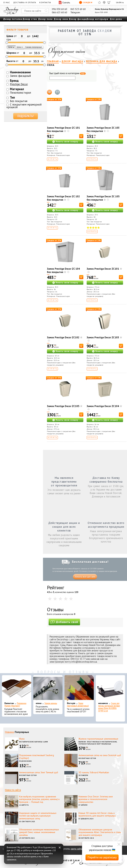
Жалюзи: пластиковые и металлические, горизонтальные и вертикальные (98, 743)
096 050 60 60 (59, 9)
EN (120, 2)
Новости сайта (13, 789)
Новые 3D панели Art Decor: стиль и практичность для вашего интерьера (97, 814)
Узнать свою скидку (67, 141)
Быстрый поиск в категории (67, 73)
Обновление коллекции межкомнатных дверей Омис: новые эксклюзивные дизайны (39, 832)
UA (117, 2)
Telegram (75, 12)
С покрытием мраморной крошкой (24, 106)
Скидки (87, 2)
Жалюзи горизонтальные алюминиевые (98, 738)
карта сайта (76, 848)
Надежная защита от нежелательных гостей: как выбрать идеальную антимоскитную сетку (37, 816)
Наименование (20, 72)
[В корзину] (81, 136)
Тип (12, 97)
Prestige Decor (19, 84)
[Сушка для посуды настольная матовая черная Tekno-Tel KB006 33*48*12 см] (110, 688)
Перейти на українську (102, 857)
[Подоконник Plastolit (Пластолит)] (16, 688)
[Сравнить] (104, 2)
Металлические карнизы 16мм (33, 742)
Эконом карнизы (50, 703)
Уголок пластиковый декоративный (78, 704)
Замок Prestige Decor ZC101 (103, 268)
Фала (21, 738)
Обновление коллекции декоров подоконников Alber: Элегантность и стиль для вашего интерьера (100, 832)
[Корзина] (108, 2)
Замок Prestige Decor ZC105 (63, 406)
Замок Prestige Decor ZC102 (63, 337)
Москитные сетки (87, 758)
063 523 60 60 (78, 9)
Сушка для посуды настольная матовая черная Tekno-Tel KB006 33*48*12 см (109, 707)
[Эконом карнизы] (48, 688)
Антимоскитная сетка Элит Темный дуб (38, 772)
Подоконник (25, 761)
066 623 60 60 (59, 12)
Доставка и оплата (24, 2)
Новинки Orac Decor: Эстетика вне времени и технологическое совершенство (96, 799)
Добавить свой (67, 622)
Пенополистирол (20, 92)
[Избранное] (99, 2)
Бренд (14, 81)
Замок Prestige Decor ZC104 (103, 406)
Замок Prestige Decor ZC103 (103, 337)
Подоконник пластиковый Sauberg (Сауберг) (36, 757)
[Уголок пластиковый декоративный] (79, 688)
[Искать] (46, 10)
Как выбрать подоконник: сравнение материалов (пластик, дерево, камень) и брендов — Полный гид (39, 799)
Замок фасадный (20, 76)
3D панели (83, 775)
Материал (17, 89)
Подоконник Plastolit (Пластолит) (15, 704)
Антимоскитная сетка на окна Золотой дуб (100, 755)
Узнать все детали (85, 576)
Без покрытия (18, 101)
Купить (52, 159)
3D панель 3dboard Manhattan (94, 772)
